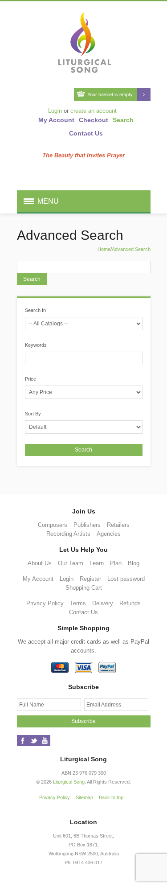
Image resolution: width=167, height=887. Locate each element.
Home (104, 249)
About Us (40, 563)
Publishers (87, 525)
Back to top (111, 797)
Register (90, 578)
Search (123, 119)
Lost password (126, 578)
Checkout (93, 119)
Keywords (36, 345)
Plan (116, 563)
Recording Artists (68, 533)
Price (30, 379)
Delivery (102, 603)
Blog (133, 563)
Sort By (33, 413)
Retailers (118, 525)
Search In (35, 310)
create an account (93, 110)
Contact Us (86, 133)
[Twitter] (33, 740)
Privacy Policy (45, 603)
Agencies (109, 533)
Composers (52, 525)
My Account (56, 119)
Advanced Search (131, 249)
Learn (97, 563)
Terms (78, 603)
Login (55, 110)
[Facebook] (22, 740)
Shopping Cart (83, 587)
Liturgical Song (69, 781)
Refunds (130, 603)
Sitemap (84, 797)
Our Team (70, 563)
